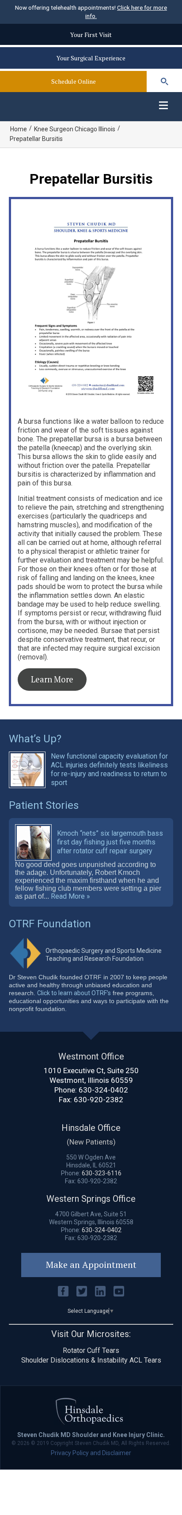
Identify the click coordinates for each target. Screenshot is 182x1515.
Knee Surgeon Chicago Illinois (74, 129)
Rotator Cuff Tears (91, 1350)
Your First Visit (91, 34)
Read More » (70, 896)
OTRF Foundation (50, 924)
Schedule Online (73, 81)
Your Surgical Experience (91, 58)
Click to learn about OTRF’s (74, 992)
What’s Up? (35, 739)
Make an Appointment (91, 1265)
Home (18, 129)
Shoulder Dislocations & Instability (74, 1360)
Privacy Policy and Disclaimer (91, 1452)
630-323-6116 (101, 1173)
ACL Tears (145, 1360)
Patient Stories (44, 805)
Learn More (52, 679)
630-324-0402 (103, 1089)
